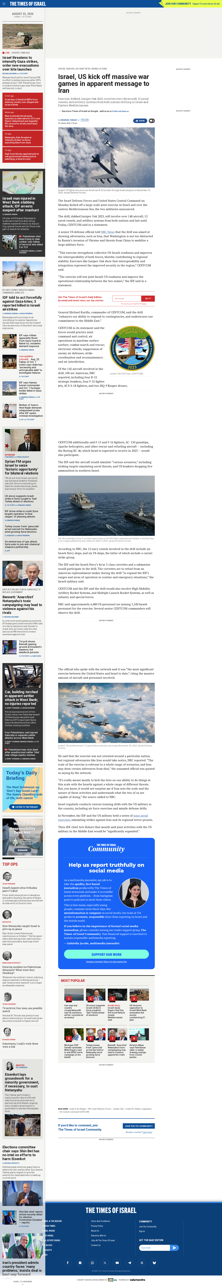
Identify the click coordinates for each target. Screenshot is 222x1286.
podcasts (47, 1250)
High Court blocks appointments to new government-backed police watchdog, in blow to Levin (22, 156)
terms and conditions (100, 1221)
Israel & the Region (77, 1109)
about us (95, 1231)
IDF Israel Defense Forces (99, 1109)
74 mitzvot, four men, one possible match (22, 1010)
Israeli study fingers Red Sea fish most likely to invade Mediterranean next (116, 1012)
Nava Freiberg (27, 313)
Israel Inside (48, 1231)
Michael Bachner (9, 73)
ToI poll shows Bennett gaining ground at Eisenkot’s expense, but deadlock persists (30, 647)
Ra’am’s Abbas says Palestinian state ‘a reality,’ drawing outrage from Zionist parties (138, 1051)
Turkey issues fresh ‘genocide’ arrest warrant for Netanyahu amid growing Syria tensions (95, 1051)
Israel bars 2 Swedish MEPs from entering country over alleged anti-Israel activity (22, 102)
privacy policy (97, 1226)
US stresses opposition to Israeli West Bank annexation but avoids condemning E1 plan (138, 1012)
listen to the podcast (26, 807)
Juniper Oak (118, 1109)
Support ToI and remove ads (206, 4)
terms (144, 304)
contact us (96, 1245)
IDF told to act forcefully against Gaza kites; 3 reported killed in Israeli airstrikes (22, 303)
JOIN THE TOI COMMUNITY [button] (139, 1126)
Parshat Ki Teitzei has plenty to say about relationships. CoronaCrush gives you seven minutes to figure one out (22, 1018)
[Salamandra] (137, 1280)
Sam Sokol (36, 656)
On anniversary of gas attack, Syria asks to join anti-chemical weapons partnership (22, 544)
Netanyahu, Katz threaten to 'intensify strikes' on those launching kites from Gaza (18, 140)
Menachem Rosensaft (11, 963)
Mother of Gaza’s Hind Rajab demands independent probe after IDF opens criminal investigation (31, 410)
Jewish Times (48, 1226)
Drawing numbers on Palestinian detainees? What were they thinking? (21, 969)
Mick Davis (6, 922)
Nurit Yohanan (13, 708)
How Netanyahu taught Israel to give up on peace (21, 927)
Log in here (147, 1132)
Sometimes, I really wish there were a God (20, 1045)
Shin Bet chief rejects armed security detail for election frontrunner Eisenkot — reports (31, 1217)
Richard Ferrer (8, 1040)
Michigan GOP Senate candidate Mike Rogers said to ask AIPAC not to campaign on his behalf (73, 1051)
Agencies (10, 535)
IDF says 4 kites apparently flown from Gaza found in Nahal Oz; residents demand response (30, 341)
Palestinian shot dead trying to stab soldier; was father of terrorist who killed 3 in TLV (31, 242)
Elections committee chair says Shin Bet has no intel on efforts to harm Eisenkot (20, 1153)
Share (142, 121)
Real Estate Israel (51, 1240)
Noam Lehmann (29, 708)
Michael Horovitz (12, 1163)
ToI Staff (24, 73)
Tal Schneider (21, 1067)
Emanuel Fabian (69, 120)
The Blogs (47, 1245)
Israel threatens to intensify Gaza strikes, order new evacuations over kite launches (20, 63)
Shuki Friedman (8, 884)
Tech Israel (48, 1235)
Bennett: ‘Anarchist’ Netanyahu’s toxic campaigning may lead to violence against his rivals (117, 1050)
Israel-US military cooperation (138, 1109)
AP (22, 419)
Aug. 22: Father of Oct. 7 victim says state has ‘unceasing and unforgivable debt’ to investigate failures (30, 366)
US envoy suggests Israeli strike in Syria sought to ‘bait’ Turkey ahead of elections (95, 1010)
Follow (85, 120)
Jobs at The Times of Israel (103, 1240)
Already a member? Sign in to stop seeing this (106, 961)
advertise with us (98, 1235)
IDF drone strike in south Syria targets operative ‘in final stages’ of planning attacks (21, 514)
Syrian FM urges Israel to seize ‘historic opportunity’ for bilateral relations (21, 467)
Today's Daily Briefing (21, 775)
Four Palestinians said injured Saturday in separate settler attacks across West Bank (21, 735)
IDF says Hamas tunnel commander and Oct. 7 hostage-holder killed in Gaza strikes (30, 388)
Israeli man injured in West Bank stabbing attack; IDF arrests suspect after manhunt (20, 204)
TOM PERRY (9, 457)
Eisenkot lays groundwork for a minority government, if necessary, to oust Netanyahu (22, 1082)
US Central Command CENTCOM (74, 1112)
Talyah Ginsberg (9, 1004)
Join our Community (178, 3)
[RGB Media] (113, 1279)
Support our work (107, 954)
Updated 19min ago (21, 53)
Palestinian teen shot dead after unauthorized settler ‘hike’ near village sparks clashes (22, 752)
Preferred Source (120, 111)
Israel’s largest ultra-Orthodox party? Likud (19, 889)
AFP (8, 551)
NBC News (107, 232)
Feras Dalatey (23, 457)
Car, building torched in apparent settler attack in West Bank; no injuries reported (21, 698)
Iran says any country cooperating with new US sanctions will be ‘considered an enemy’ (73, 1011)
